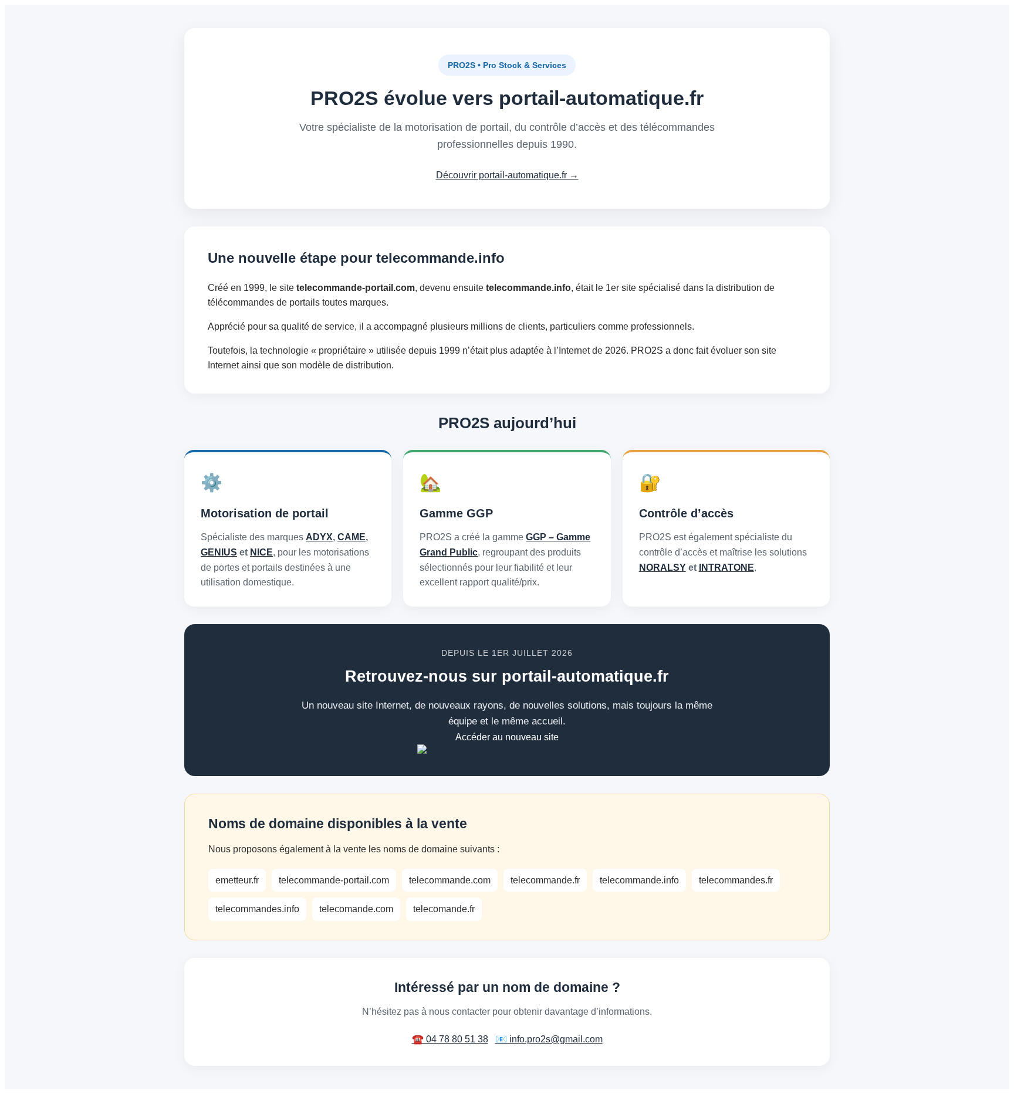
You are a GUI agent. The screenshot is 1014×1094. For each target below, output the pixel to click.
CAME (351, 537)
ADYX (319, 537)
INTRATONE (726, 568)
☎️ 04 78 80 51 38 (450, 1039)
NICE (261, 552)
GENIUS (219, 552)
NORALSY (662, 568)
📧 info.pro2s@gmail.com (549, 1039)
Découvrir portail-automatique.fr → (507, 175)
